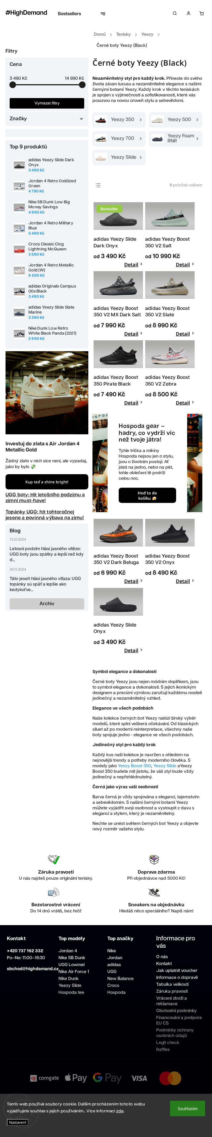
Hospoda (116, 992)
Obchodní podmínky (176, 1010)
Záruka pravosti (172, 991)
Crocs (113, 985)
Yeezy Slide (164, 766)
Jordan (114, 958)
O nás (162, 956)
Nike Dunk (69, 978)
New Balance (120, 978)
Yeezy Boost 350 (134, 766)
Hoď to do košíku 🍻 (147, 495)
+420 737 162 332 (25, 951)
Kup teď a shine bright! (46, 481)
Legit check (167, 1042)
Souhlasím (188, 1108)
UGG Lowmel (71, 965)
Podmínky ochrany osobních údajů (175, 1033)
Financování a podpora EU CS (179, 1020)
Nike (111, 951)
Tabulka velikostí (172, 984)
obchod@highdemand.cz (33, 969)
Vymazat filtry (47, 103)
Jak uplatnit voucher (176, 970)
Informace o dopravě (177, 977)
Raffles (163, 1049)
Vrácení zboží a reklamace (171, 1001)
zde (120, 1111)
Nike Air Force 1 (74, 971)
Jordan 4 (68, 951)
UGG (111, 971)
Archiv (46, 603)
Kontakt (164, 963)
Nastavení (17, 1122)
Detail (131, 264)
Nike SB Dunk (72, 958)
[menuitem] (72, 14)
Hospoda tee (71, 992)
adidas (114, 965)
